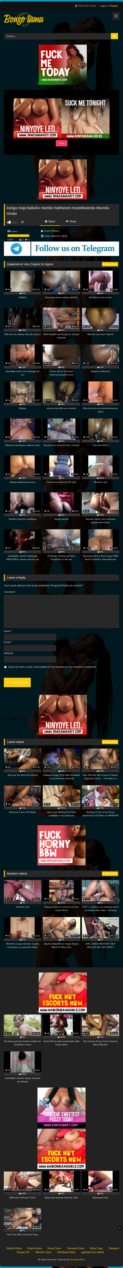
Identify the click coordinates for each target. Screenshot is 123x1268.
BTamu (55, 231)
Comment (9, 592)
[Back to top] (113, 1258)
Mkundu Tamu (44, 1252)
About (51, 221)
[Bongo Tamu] (61, 20)
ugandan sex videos (92, 1252)
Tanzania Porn (77, 1259)
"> (37, 84)
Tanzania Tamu (75, 1248)
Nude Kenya (35, 1248)
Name (8, 631)
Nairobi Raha (14, 1248)
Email (8, 642)
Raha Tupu (96, 1248)
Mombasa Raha (66, 1252)
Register (114, 5)
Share (72, 221)
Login (103, 5)
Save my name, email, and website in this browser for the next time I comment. (52, 667)
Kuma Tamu (54, 1248)
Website (8, 653)
